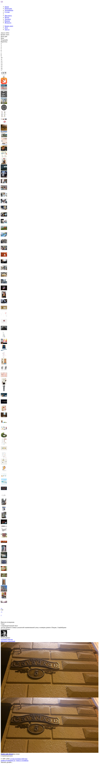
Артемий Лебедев (7, 639)
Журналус (8, 22)
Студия (7, 12)
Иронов (7, 21)
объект (11, 754)
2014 (6, 28)
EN (2, 1)
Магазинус (8, 15)
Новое (7, 7)
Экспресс (8, 19)
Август (7, 29)
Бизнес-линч (9, 26)
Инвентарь (8, 8)
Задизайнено (9, 10)
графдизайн (5, 754)
